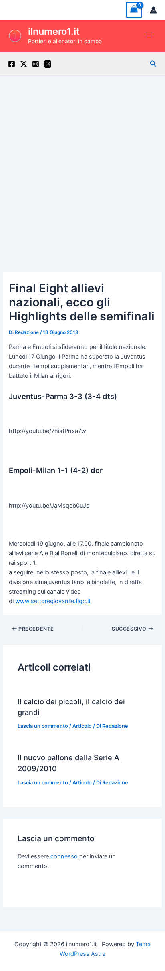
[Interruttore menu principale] (149, 36)
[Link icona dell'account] (153, 10)
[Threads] (47, 64)
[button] (153, 64)
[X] (23, 64)
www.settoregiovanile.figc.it (53, 601)
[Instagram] (35, 64)
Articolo (82, 726)
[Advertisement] (82, 162)
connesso (64, 856)
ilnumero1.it (54, 31)
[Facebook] (11, 64)
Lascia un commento (43, 726)
